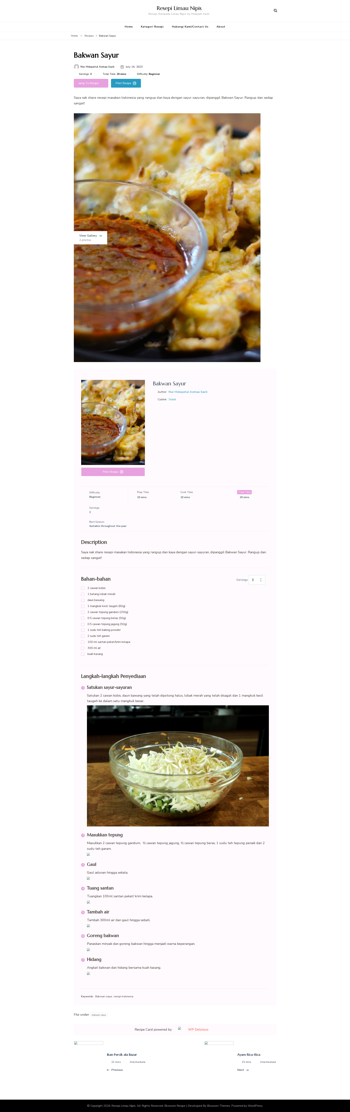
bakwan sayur (99, 1014)
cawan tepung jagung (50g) (107, 624)
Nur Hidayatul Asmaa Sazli (97, 67)
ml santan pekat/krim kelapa (109, 642)
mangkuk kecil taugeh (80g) (106, 606)
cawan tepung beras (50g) (107, 618)
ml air (94, 648)
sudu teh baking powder (104, 630)
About (221, 26)
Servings (242, 580)
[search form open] (275, 11)
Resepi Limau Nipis (179, 8)
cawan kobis (97, 588)
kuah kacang (95, 654)
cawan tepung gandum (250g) (108, 612)
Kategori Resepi (152, 26)
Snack (172, 399)
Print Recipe (123, 83)
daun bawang (96, 600)
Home (129, 26)
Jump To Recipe (88, 83)
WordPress (255, 1106)
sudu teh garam (99, 636)
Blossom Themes (218, 1106)
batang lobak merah (101, 594)
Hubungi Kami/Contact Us (190, 26)
